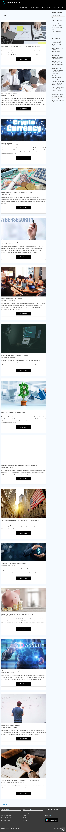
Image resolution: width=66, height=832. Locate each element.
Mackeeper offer (55, 17)
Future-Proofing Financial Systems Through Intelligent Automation (58, 89)
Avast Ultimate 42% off (57, 20)
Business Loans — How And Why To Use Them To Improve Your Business (20, 46)
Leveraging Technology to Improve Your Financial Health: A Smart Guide (58, 83)
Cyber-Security (11, 243)
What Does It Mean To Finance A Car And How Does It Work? (17, 192)
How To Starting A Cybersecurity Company (12, 242)
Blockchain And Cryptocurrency (17, 144)
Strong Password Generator (8, 813)
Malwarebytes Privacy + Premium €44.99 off (56, 31)
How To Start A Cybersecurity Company (11, 298)
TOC (55, 828)
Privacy (58, 828)
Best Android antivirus (6, 817)
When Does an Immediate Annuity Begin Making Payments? (16, 671)
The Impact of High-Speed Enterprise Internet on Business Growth (58, 100)
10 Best (54, 7)
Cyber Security (23, 7)
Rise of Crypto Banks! (7, 143)
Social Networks (20, 782)
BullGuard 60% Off (56, 15)
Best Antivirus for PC (6, 820)
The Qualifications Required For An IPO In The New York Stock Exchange (20, 520)
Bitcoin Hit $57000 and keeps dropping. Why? (13, 412)
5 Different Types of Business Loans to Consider (13, 563)
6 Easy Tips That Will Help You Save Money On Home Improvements (19, 465)
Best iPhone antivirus (6, 815)
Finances (43, 7)
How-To (32, 7)
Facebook (25, 815)
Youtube (25, 820)
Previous (4, 804)
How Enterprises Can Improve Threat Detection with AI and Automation (57, 95)
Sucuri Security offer (56, 23)
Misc (59, 7)
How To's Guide (19, 48)
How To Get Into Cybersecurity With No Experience (14, 355)
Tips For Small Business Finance (9, 93)
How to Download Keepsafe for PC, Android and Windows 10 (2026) (57, 57)
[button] (63, 7)
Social (37, 7)
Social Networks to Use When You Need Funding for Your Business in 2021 (20, 780)
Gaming (49, 7)
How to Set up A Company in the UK (10, 725)
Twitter (25, 817)
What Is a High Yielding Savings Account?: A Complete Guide (17, 614)
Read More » (23, 59)
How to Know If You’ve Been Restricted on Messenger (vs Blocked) (57, 77)
